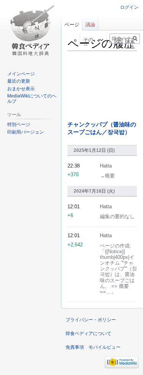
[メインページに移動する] (30, 30)
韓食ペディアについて (88, 333)
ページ (71, 24)
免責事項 (75, 347)
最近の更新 (18, 81)
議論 (90, 24)
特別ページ (18, 124)
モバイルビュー (104, 347)
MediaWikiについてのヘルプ (31, 98)
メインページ (21, 74)
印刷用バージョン (25, 132)
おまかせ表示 (21, 88)
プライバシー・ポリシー (91, 319)
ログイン (129, 7)
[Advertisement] (102, 86)
